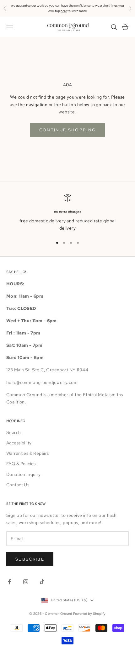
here (64, 11)
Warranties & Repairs (27, 453)
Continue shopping (67, 130)
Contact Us (17, 485)
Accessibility (18, 443)
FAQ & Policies (21, 463)
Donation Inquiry (23, 474)
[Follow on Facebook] (9, 582)
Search (13, 432)
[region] (67, 213)
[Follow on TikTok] (42, 582)
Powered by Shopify (89, 614)
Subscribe (29, 559)
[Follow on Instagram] (26, 582)
